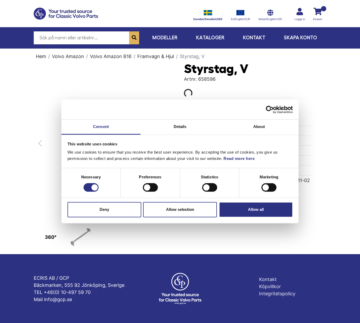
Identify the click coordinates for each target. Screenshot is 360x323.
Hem (41, 56)
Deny (104, 209)
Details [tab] (180, 126)
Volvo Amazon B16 (111, 56)
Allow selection (180, 209)
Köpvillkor (270, 286)
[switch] (150, 187)
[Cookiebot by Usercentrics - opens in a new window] (270, 109)
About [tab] (259, 126)
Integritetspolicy (277, 293)
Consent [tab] (101, 126)
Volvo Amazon (68, 56)
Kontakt (254, 37)
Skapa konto (300, 37)
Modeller (165, 37)
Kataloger (210, 37)
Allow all (256, 209)
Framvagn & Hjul (155, 56)
